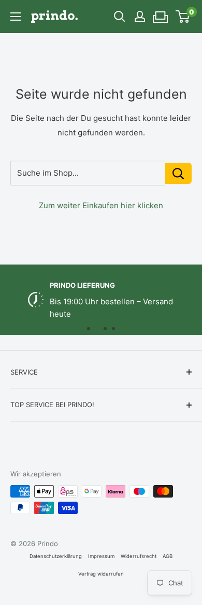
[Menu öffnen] (15, 16)
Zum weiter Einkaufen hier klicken (101, 205)
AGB (167, 556)
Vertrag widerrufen (101, 574)
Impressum (101, 556)
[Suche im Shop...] (178, 173)
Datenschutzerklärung (56, 556)
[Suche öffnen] (119, 16)
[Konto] (140, 16)
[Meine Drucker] (160, 14)
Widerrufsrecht (138, 556)
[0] (183, 16)
